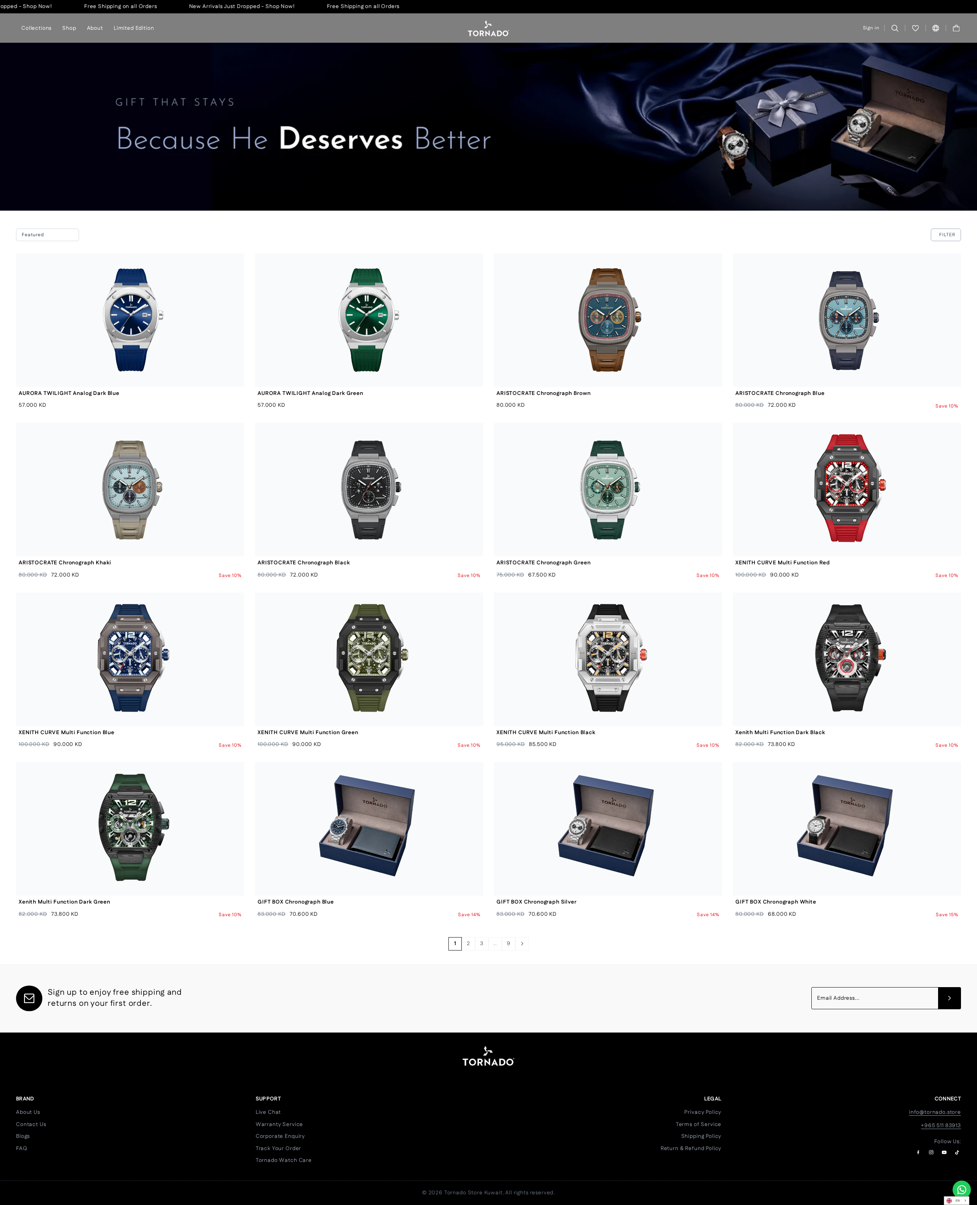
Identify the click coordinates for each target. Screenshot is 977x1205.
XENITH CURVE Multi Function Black (546, 732)
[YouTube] (944, 1152)
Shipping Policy (701, 1136)
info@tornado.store (935, 1112)
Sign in (871, 28)
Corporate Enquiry (280, 1136)
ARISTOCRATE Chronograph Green (543, 563)
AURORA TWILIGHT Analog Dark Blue (69, 393)
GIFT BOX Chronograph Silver (537, 902)
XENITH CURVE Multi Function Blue (66, 732)
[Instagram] (931, 1152)
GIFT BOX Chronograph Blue (296, 902)
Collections (36, 28)
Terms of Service (698, 1124)
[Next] (522, 943)
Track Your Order (278, 1148)
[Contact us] (962, 1190)
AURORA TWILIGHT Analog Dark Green (310, 393)
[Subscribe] (949, 998)
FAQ (21, 1148)
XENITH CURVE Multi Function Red (782, 563)
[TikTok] (957, 1152)
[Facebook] (918, 1152)
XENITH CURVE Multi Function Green (308, 732)
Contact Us (31, 1124)
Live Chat (268, 1112)
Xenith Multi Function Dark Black (780, 732)
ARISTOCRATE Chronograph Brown (543, 393)
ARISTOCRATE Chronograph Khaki (65, 563)
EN (958, 1201)
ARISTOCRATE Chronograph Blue (780, 393)
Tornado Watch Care (284, 1160)
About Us (28, 1112)
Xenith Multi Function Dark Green (64, 902)
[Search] (895, 28)
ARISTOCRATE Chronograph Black (304, 563)
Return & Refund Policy (691, 1148)
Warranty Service (279, 1124)
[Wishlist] (915, 28)
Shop (69, 28)
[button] (956, 28)
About (95, 28)
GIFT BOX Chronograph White (775, 902)
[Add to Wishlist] (232, 282)
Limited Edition (134, 28)
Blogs (23, 1136)
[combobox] (956, 1200)
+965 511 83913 (941, 1125)
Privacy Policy (702, 1112)
